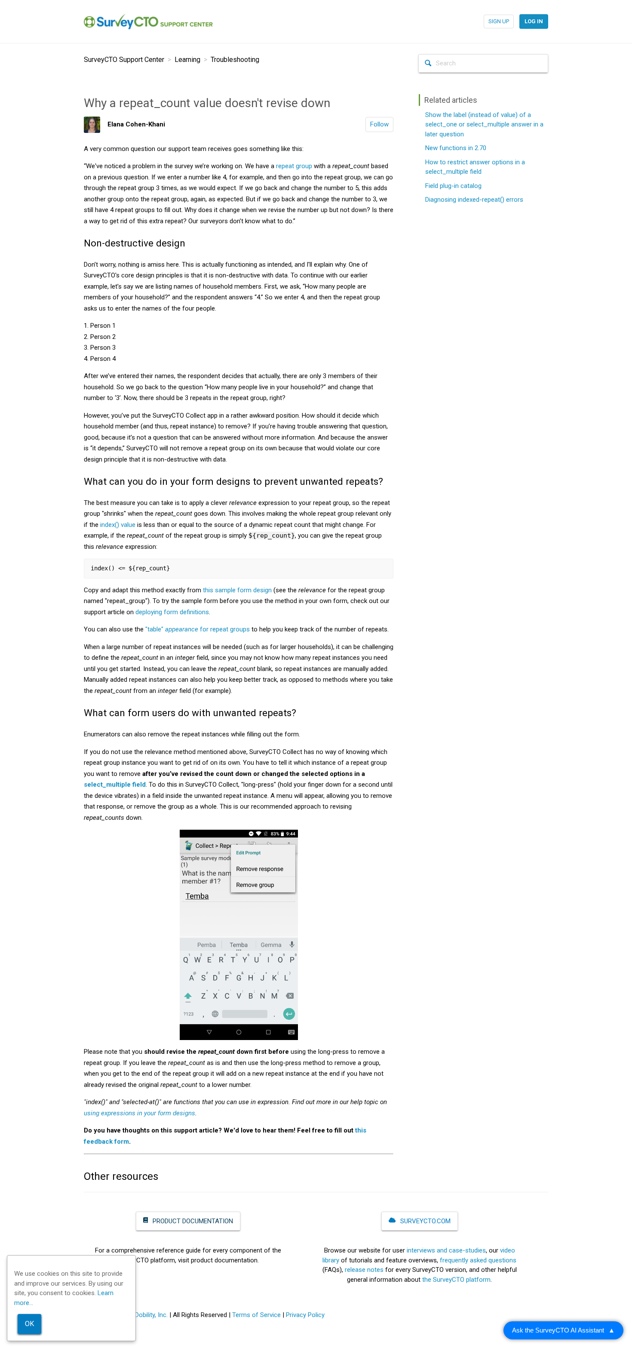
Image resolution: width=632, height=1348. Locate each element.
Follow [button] (379, 124)
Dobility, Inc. (151, 1315)
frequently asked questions (478, 1260)
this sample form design (237, 590)
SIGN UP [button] (498, 21)
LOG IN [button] (534, 21)
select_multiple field (115, 784)
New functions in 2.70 (455, 148)
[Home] (148, 21)
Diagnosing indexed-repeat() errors (474, 199)
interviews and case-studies (446, 1250)
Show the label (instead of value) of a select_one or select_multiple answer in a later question (484, 124)
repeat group (294, 166)
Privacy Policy (305, 1315)
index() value (117, 525)
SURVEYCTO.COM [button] (425, 1221)
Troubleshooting (235, 59)
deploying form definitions (172, 612)
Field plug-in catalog (453, 186)
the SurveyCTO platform (456, 1279)
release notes (364, 1270)
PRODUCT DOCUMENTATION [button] (192, 1221)
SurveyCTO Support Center (124, 59)
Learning (187, 59)
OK (29, 1324)
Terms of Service (256, 1315)
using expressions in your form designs (139, 1113)
